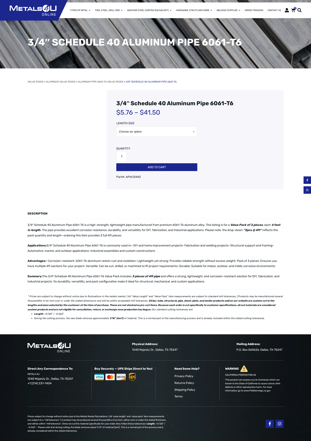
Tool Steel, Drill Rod (107, 10)
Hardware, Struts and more (192, 10)
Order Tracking (254, 10)
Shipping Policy (184, 390)
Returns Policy (184, 383)
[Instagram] (307, 190)
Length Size (125, 123)
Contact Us (274, 10)
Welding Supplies (227, 10)
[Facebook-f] (307, 180)
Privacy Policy (183, 376)
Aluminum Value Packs (60, 81)
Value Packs (35, 81)
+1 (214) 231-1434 (40, 383)
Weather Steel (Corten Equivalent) (148, 10)
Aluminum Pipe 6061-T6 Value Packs (100, 81)
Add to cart (157, 167)
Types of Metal (79, 10)
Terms (178, 396)
